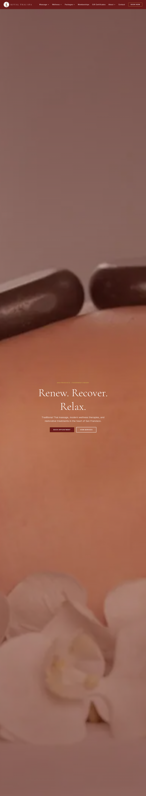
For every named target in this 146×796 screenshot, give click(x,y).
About (110, 4)
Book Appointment (62, 430)
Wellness (56, 4)
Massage (43, 4)
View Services (86, 430)
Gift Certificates (99, 4)
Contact (121, 4)
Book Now (135, 4)
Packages (69, 4)
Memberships (83, 4)
